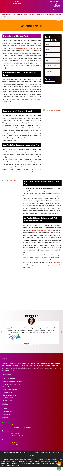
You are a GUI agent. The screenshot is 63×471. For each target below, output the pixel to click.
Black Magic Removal (10, 389)
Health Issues (7, 400)
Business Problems (9, 395)
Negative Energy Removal (11, 384)
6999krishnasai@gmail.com (18, 436)
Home (5, 409)
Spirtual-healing (8, 387)
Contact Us (6, 414)
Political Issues (8, 398)
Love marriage (7, 392)
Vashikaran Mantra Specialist (12, 381)
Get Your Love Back (9, 379)
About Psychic (7, 411)
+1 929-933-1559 (56, 7)
